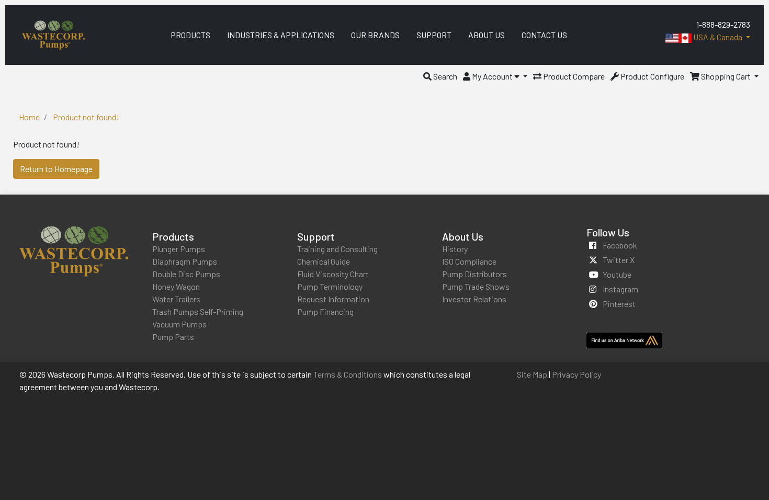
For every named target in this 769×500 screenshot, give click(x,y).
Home (29, 117)
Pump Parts (173, 337)
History (455, 249)
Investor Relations (474, 299)
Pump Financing (325, 311)
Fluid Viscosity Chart (333, 274)
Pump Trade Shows (476, 286)
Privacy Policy (576, 374)
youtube (617, 274)
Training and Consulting (337, 249)
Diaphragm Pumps (184, 261)
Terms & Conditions (347, 374)
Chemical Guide (323, 261)
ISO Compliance (469, 261)
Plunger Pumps (178, 249)
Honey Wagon (176, 286)
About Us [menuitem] (486, 35)
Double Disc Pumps (186, 274)
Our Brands (375, 35)
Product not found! (86, 117)
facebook (620, 245)
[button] (440, 76)
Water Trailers (176, 299)
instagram (620, 289)
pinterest (619, 304)
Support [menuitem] (433, 35)
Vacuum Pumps (179, 324)
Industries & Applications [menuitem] (280, 35)
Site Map (532, 374)
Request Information (333, 299)
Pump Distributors (474, 274)
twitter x (619, 260)
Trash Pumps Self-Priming (197, 311)
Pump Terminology (330, 286)
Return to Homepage (56, 169)
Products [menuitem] (190, 35)
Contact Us (544, 35)
